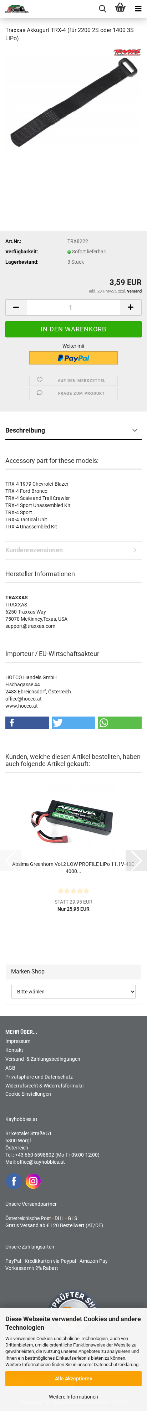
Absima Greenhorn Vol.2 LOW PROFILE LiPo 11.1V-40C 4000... (73, 867)
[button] (16, 307)
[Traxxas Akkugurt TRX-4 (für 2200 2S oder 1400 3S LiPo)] (73, 102)
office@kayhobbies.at (41, 1162)
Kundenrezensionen (34, 550)
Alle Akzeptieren (73, 1378)
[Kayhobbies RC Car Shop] (14, 9)
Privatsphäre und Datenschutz (39, 1077)
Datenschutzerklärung (116, 1364)
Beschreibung (25, 430)
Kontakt (14, 1050)
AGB (10, 1068)
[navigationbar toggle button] (138, 9)
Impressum (17, 1041)
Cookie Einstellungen (28, 1094)
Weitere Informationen (73, 1397)
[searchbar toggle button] (102, 9)
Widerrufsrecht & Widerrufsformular (44, 1086)
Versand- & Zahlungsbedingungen (42, 1059)
